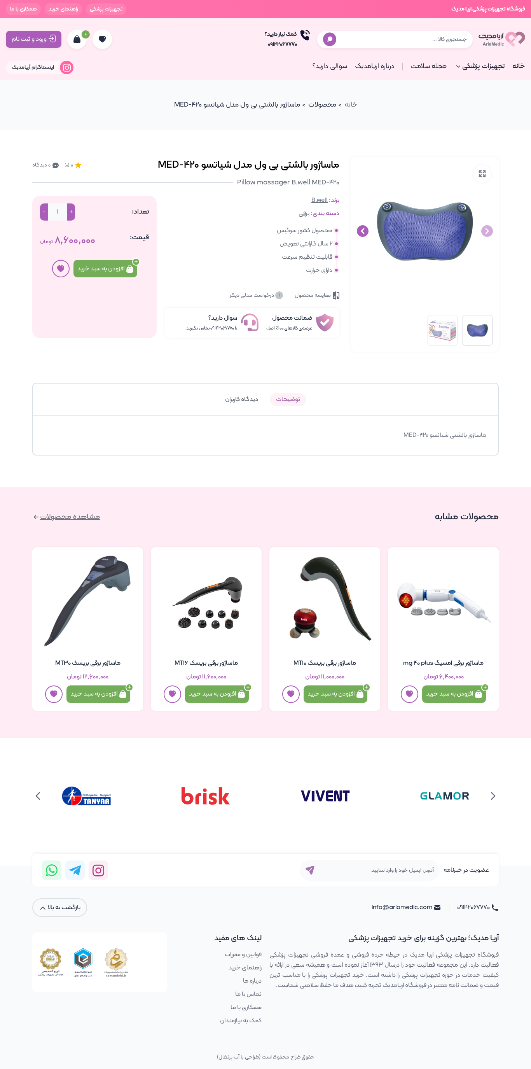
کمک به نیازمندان (241, 1020)
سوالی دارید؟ (330, 66)
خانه (518, 66)
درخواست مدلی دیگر (252, 295)
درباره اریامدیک (375, 66)
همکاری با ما (23, 9)
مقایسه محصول (313, 295)
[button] (363, 231)
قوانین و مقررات (243, 954)
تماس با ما (248, 994)
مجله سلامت (428, 66)
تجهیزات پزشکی (106, 9)
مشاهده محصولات (70, 517)
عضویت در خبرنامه (466, 870)
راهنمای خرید (63, 9)
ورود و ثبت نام (29, 39)
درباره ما (252, 981)
